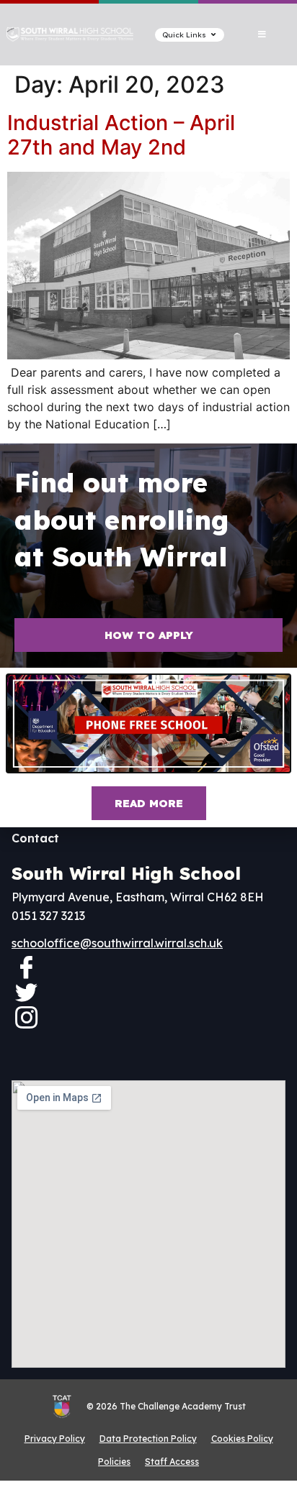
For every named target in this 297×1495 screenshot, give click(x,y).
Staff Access (172, 1461)
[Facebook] (26, 967)
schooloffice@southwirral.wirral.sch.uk (117, 943)
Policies (114, 1461)
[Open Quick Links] (213, 34)
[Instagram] (26, 1017)
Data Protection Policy (148, 1438)
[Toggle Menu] (262, 34)
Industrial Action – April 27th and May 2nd (121, 135)
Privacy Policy (55, 1438)
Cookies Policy (242, 1438)
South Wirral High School (126, 873)
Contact (35, 838)
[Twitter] (26, 992)
